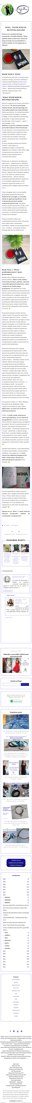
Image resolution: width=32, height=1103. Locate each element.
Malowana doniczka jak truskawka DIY (14, 922)
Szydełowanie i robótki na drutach (16, 1086)
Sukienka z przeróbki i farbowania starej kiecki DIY (16, 655)
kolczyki (16, 988)
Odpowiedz (7, 591)
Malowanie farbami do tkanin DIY (16, 1075)
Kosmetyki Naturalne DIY (16, 1073)
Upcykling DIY (16, 1087)
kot (16, 993)
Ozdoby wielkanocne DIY (16, 1077)
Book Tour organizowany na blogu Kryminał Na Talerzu (14, 84)
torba (16, 1016)
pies (16, 999)
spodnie (16, 1007)
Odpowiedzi (11, 595)
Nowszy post (10, 534)
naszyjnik (16, 996)
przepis (16, 1005)
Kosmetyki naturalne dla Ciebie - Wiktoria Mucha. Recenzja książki (7, 558)
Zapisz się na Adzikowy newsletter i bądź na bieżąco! (16, 862)
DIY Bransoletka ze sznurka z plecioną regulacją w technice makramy (16, 823)
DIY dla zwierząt (16, 1071)
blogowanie (16, 979)
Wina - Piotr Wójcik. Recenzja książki (14, 925)
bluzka (16, 982)
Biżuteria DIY (16, 1066)
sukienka (16, 1013)
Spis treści (16, 1064)
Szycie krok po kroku (16, 1084)
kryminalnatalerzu (19, 576)
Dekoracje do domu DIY (16, 1069)
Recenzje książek (16, 1080)
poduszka (16, 1002)
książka (7, 525)
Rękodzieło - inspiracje (16, 1082)
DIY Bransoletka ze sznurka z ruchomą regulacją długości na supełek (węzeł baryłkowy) (16, 755)
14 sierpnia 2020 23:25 (21, 603)
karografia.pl (26, 1102)
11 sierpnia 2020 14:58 (20, 577)
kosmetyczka (16, 990)
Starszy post (21, 534)
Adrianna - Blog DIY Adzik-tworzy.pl (20, 601)
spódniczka (16, 1010)
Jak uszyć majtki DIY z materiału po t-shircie (16, 905)
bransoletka (16, 985)
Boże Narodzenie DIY (16, 1068)
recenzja (15, 525)
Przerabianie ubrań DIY (16, 1078)
